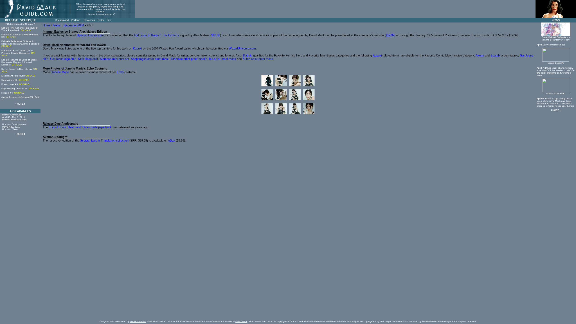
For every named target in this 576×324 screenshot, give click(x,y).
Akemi (480, 55)
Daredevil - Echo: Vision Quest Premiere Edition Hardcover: (17, 53)
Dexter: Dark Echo (555, 93)
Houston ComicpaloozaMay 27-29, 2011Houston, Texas (14, 126)
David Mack (241, 321)
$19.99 (390, 35)
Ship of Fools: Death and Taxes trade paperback (80, 127)
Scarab (495, 55)
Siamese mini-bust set (114, 59)
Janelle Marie (60, 72)
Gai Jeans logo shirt (63, 59)
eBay (171, 140)
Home (46, 25)
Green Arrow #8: (15, 80)
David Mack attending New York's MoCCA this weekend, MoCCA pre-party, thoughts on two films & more (555, 71)
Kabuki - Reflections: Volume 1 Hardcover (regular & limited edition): (20, 43)
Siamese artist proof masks (189, 59)
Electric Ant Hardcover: (18, 75)
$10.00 (215, 35)
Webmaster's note (555, 44)
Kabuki (137, 48)
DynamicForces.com (90, 35)
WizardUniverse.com (242, 48)
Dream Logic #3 (556, 63)
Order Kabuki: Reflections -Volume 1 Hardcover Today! (556, 38)
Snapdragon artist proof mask (150, 59)
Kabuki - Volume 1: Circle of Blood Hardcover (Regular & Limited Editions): (19, 62)
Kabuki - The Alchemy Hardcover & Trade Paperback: (19, 29)
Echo (120, 72)
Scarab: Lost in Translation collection (104, 140)
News (57, 25)
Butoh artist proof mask (258, 59)
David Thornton (138, 321)
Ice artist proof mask (222, 59)
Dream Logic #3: (15, 84)
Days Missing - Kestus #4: (20, 88)
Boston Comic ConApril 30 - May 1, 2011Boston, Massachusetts (14, 117)
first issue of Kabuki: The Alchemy (156, 35)
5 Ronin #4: (12, 93)
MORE (20, 104)
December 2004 (73, 25)
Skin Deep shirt (88, 59)
